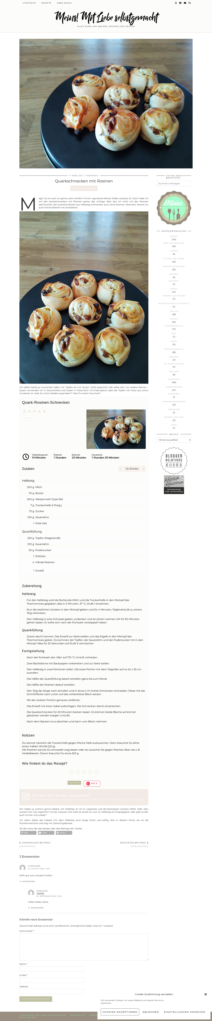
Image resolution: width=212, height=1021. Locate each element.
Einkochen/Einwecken (174, 402)
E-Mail (23, 975)
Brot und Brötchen (173, 243)
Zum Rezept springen (84, 188)
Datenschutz (78, 1015)
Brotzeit (174, 274)
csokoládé (34, 866)
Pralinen (174, 371)
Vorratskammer (173, 387)
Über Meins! (64, 3)
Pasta (174, 341)
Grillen (174, 311)
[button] (205, 994)
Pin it (94, 783)
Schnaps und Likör (174, 417)
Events (174, 289)
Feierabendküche (174, 326)
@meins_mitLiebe (61, 799)
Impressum (95, 1015)
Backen (174, 236)
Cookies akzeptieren (120, 1011)
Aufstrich (174, 281)
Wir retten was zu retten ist (173, 304)
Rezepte (46, 3)
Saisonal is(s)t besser (173, 296)
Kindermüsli (35, 844)
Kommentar (26, 931)
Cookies (174, 251)
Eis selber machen (174, 364)
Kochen (174, 319)
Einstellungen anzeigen (184, 1011)
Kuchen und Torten (174, 259)
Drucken (74, 783)
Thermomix (92, 176)
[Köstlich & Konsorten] (174, 493)
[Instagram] (176, 3)
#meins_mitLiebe (133, 799)
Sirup (174, 425)
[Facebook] (180, 3)
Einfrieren (174, 394)
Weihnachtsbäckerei (174, 266)
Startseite (29, 3)
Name (23, 964)
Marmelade (174, 409)
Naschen (173, 357)
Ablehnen (150, 1011)
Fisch (174, 334)
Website (23, 986)
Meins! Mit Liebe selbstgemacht (106, 17)
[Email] (185, 3)
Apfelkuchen (134, 844)
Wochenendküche (173, 349)
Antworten (28, 881)
